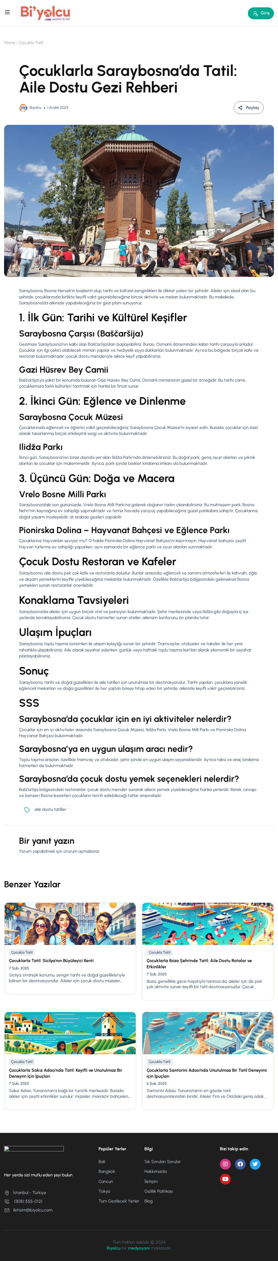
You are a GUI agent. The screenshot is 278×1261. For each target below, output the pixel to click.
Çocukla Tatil (31, 42)
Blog (148, 1201)
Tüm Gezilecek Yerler (119, 1201)
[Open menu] (8, 13)
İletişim (151, 1181)
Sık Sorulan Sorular (162, 1161)
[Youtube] (225, 1179)
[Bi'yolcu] (45, 13)
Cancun (106, 1181)
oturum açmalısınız (81, 851)
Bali (102, 1161)
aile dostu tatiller (50, 809)
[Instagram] (225, 1164)
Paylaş (252, 107)
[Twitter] (255, 1164)
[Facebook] (240, 1164)
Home (9, 42)
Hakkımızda (155, 1171)
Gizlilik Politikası (158, 1191)
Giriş (265, 13)
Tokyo (104, 1191)
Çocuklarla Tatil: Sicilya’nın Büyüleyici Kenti (51, 960)
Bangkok (107, 1171)
